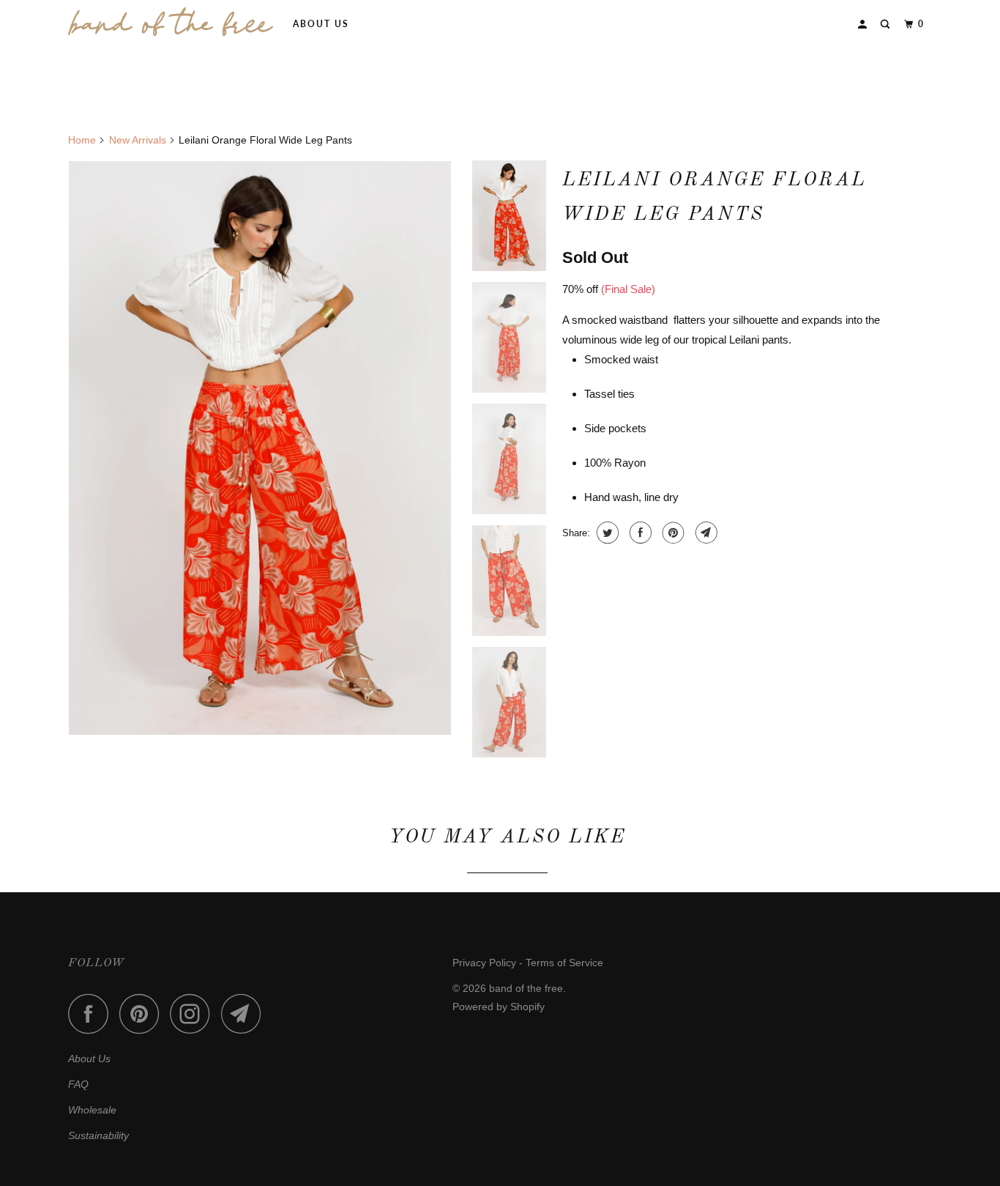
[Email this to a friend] (704, 533)
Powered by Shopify (498, 1006)
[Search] (886, 24)
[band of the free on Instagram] (194, 1013)
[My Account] (864, 24)
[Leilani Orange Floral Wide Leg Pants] (260, 447)
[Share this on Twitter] (606, 533)
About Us (321, 23)
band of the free (526, 988)
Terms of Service (564, 962)
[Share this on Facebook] (639, 533)
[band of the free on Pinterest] (143, 1013)
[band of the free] (170, 22)
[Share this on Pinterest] (671, 533)
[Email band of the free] (245, 1013)
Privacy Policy (484, 962)
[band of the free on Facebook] (92, 1013)
